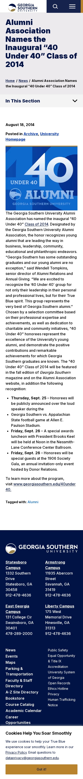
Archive (31, 134)
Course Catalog (20, 704)
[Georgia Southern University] (22, 7)
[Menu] (73, 6)
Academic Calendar (24, 710)
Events (12, 656)
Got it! (41, 769)
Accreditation (58, 667)
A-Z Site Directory (22, 692)
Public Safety (58, 650)
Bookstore (15, 698)
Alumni (33, 502)
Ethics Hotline (58, 688)
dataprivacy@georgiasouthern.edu (32, 758)
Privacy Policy (16, 752)
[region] (41, 752)
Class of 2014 (36, 224)
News (23, 81)
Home (10, 81)
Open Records (59, 683)
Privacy (53, 694)
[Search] (55, 6)
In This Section (23, 101)
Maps (10, 662)
